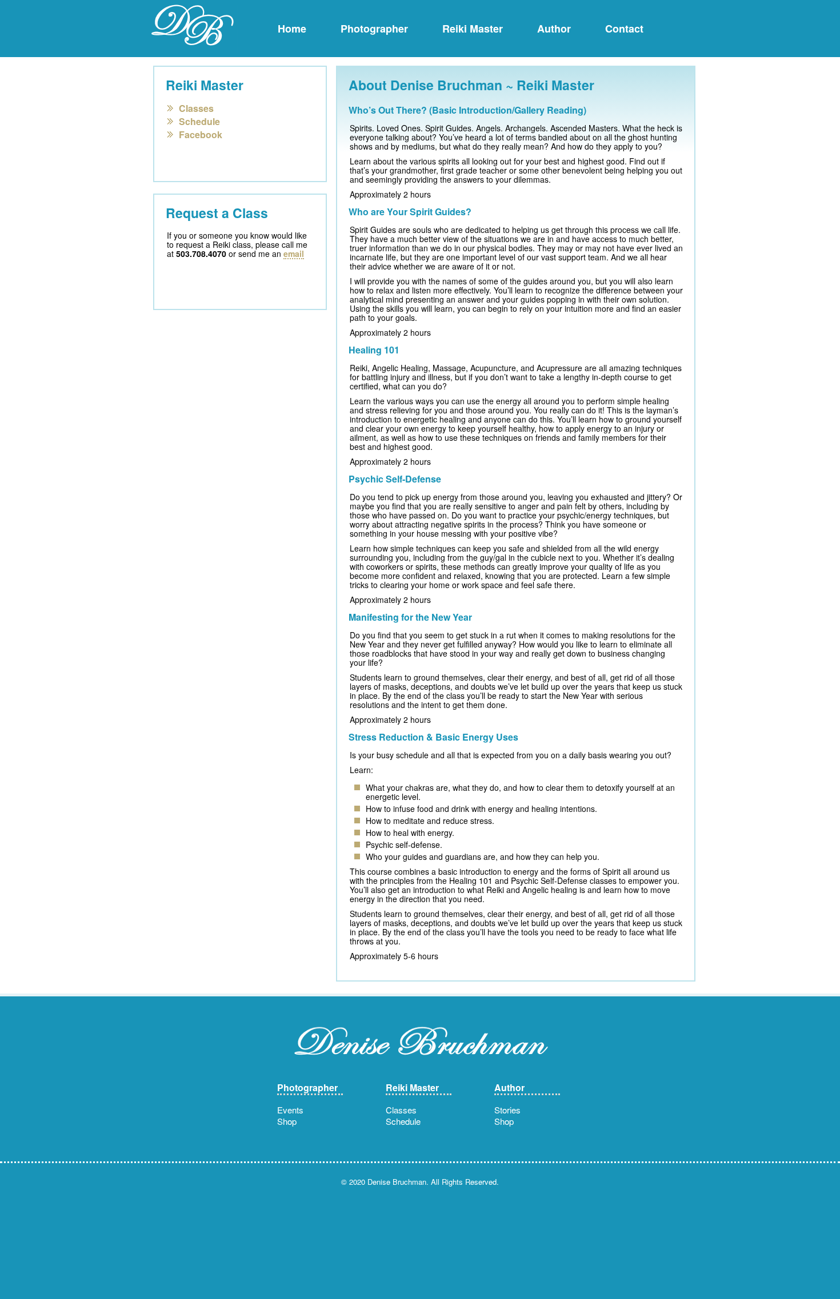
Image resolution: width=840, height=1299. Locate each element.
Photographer (374, 28)
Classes (196, 107)
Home (292, 28)
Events (290, 1110)
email (293, 254)
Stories (507, 1110)
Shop (287, 1121)
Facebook (200, 133)
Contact (624, 28)
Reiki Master (472, 28)
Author (554, 28)
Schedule (199, 120)
